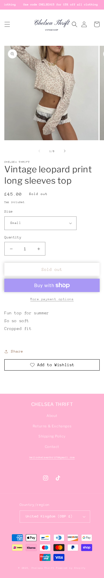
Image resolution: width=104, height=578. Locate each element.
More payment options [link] (52, 299)
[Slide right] (64, 151)
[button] (7, 24)
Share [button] (17, 351)
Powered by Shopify (71, 568)
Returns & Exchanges (52, 426)
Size (8, 211)
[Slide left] (39, 151)
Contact (52, 446)
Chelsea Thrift (43, 568)
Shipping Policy (52, 436)
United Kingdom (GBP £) (49, 516)
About (52, 415)
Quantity (12, 237)
